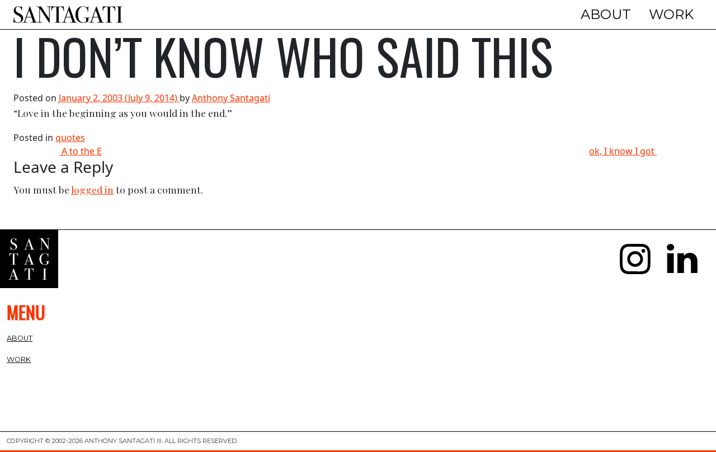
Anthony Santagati (231, 98)
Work (671, 14)
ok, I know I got (623, 151)
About (606, 14)
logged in (92, 189)
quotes (70, 137)
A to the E (80, 151)
